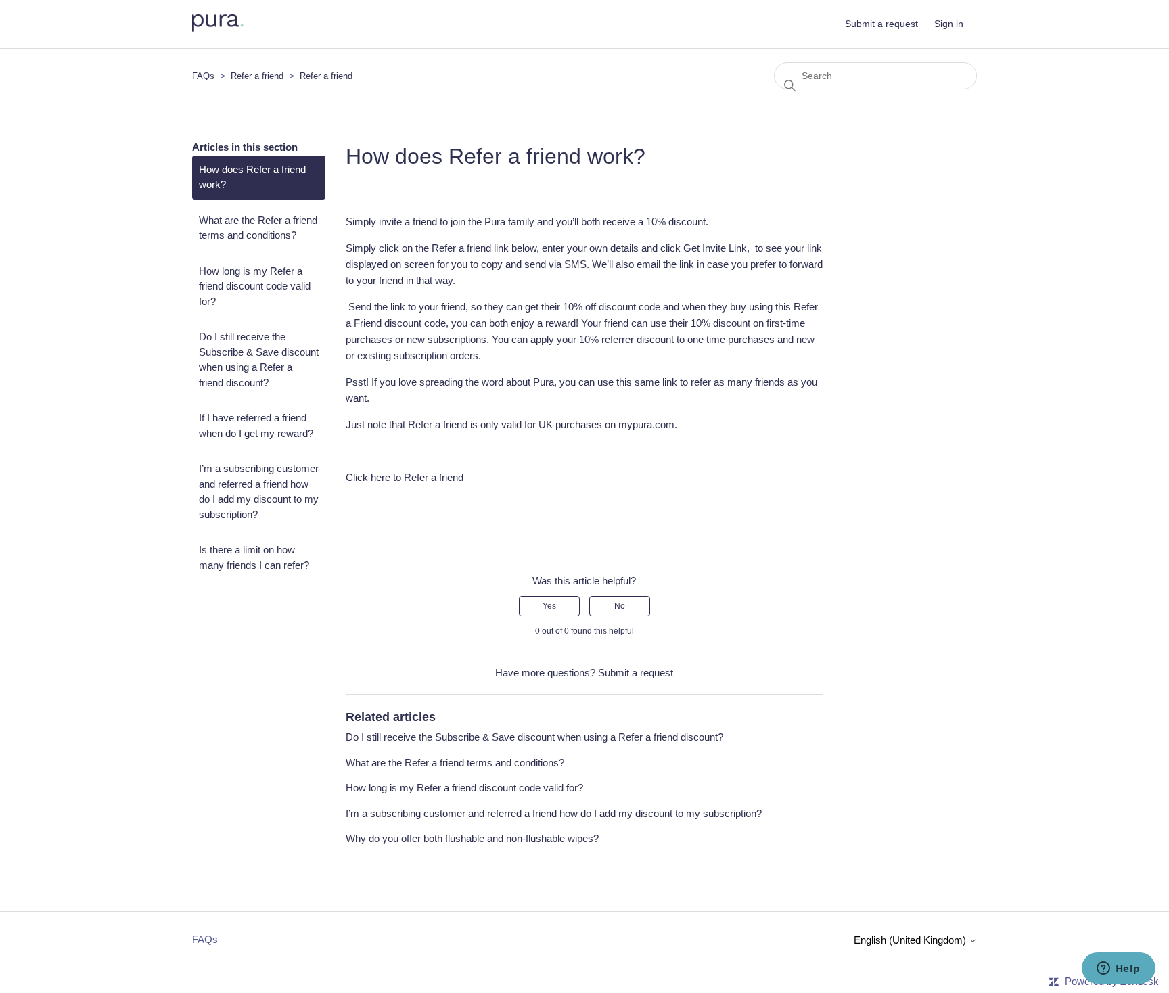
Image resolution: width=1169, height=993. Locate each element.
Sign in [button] (948, 23)
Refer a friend (258, 76)
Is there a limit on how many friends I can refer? (254, 557)
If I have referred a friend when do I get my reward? (256, 425)
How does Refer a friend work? (252, 177)
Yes (549, 606)
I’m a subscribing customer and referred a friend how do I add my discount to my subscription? (259, 491)
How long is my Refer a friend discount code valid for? (255, 286)
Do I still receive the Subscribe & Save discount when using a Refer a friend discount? (259, 359)
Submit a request (881, 23)
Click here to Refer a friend (404, 477)
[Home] (218, 28)
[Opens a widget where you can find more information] (1118, 969)
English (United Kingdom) (911, 940)
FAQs (203, 76)
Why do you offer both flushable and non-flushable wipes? (472, 838)
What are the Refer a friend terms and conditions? (258, 227)
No (619, 606)
